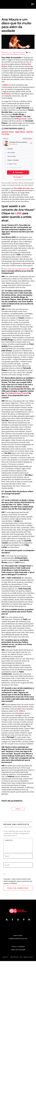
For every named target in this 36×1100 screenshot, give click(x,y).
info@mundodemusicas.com (18, 938)
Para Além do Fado (22, 188)
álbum (6, 85)
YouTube (5, 134)
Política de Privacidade (18, 950)
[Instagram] (18, 919)
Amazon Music (8, 132)
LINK (18, 213)
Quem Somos (18, 935)
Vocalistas (22, 54)
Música (4, 54)
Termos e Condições (18, 946)
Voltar (18, 809)
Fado (29, 52)
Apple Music (20, 132)
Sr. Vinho (20, 711)
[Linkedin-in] (29, 919)
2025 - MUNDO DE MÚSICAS (18, 957)
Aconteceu (6, 93)
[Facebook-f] (12, 919)
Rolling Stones (20, 119)
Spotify (29, 132)
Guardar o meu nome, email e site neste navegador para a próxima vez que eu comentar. (18, 881)
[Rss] (7, 919)
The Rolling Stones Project (16, 393)
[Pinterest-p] (23, 919)
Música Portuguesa (12, 54)
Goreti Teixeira (20, 52)
